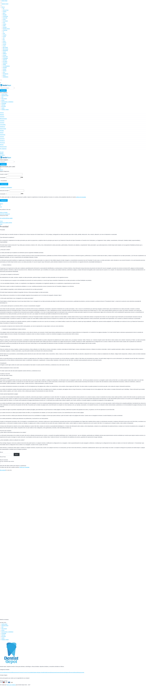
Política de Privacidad (24, 467)
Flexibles (45, 672)
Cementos (21, 672)
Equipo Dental (41, 672)
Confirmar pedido (9, 218)
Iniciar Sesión (4, 184)
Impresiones (53, 672)
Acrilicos (2, 672)
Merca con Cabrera (11, 684)
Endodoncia (35, 672)
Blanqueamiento (15, 672)
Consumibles (30, 672)
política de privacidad (81, 197)
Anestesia (10, 672)
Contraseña (3, 177)
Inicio (1, 224)
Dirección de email (4, 190)
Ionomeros (62, 672)
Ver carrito (2, 218)
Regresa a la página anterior (6, 222)
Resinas (76, 672)
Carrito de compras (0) (5, 214)
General (49, 672)
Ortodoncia (67, 672)
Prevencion (71, 672)
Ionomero (58, 672)
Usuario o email (4, 174)
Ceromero (25, 672)
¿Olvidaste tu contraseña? (6, 187)
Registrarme (4, 200)
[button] (1, 203)
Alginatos (6, 672)
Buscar (1, 452)
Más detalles (2, 470)
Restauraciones (81, 672)
